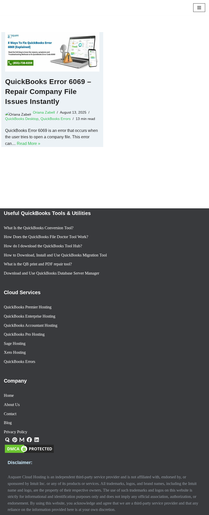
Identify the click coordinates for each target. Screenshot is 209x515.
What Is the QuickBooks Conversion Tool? (38, 228)
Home (9, 395)
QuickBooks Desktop (21, 127)
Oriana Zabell (44, 121)
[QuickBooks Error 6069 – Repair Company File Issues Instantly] (52, 60)
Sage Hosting (14, 343)
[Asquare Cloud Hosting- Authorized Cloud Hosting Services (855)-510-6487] (19, 12)
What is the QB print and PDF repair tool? (38, 264)
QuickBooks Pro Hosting (24, 334)
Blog (8, 423)
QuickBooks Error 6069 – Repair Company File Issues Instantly (48, 100)
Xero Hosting (15, 352)
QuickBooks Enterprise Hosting (29, 316)
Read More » (28, 152)
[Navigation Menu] (199, 12)
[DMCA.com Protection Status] (29, 452)
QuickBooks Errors (56, 127)
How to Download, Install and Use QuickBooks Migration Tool (55, 255)
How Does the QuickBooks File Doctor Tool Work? (46, 237)
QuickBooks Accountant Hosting (30, 325)
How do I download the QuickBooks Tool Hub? (43, 246)
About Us (12, 404)
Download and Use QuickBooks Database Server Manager (51, 273)
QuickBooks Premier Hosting (27, 307)
